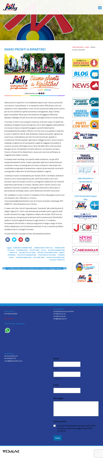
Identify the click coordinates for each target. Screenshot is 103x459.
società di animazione (26, 255)
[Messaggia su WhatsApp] (27, 330)
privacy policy (8, 318)
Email (56, 385)
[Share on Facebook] (7, 241)
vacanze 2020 (38, 257)
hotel (43, 250)
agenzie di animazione (22, 248)
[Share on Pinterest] (20, 241)
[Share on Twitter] (14, 241)
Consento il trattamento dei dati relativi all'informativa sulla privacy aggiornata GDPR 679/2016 (76, 428)
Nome (55, 369)
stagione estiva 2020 (47, 255)
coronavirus (22, 250)
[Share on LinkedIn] (27, 241)
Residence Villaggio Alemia (50, 268)
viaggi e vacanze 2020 (55, 257)
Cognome (57, 379)
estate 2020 (34, 250)
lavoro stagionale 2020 (47, 252)
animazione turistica (43, 248)
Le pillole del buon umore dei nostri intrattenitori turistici (31, 268)
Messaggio (58, 398)
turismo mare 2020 (23, 257)
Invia (57, 438)
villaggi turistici (57, 260)
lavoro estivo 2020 (27, 252)
